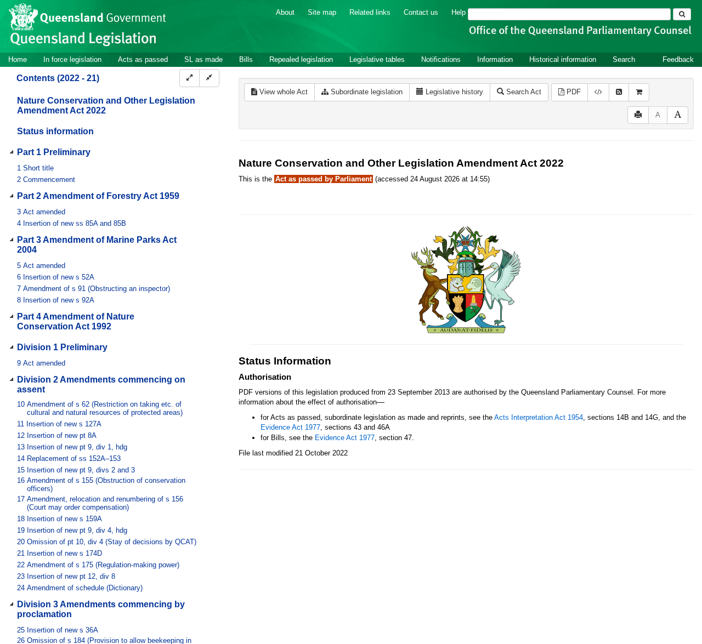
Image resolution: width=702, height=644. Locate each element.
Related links (369, 12)
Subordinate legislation (366, 92)
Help (458, 12)
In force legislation (72, 59)
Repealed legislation (301, 59)
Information (495, 59)
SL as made (203, 59)
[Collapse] (209, 78)
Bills (246, 59)
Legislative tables (377, 59)
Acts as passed (143, 59)
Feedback (678, 59)
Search (624, 59)
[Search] (682, 14)
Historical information (562, 59)
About (285, 12)
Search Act (522, 92)
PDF (572, 92)
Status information (55, 131)
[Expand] (189, 78)
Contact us (421, 12)
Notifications (441, 59)
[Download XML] (598, 92)
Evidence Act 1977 (290, 427)
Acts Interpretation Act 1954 (538, 417)
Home (17, 59)
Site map (322, 12)
